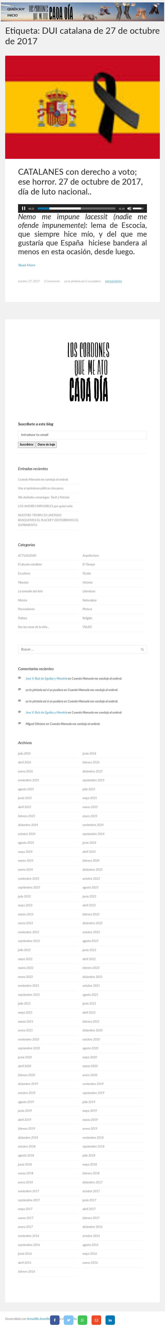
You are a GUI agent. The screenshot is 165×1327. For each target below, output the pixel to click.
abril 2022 (89, 959)
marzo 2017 (25, 1218)
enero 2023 (25, 923)
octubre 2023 (91, 878)
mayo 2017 (25, 1209)
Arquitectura (90, 555)
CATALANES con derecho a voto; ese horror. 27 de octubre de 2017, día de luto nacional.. (80, 182)
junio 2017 (89, 1200)
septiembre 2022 (29, 941)
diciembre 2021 (92, 977)
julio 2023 (24, 896)
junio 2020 (25, 1057)
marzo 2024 (25, 860)
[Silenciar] (129, 208)
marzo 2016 (90, 1262)
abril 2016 (24, 1262)
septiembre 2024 (93, 834)
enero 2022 (25, 977)
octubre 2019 (26, 1093)
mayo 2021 (25, 1012)
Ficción (86, 573)
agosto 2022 (90, 941)
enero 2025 (89, 816)
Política (22, 618)
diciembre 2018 (28, 1137)
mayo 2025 (89, 798)
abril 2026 (24, 762)
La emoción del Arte (30, 591)
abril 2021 (89, 1012)
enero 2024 (25, 869)
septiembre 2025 (93, 780)
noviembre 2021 (28, 985)
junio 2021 (89, 1003)
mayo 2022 (25, 959)
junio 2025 (25, 798)
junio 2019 (25, 1110)
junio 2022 (89, 950)
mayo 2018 (89, 1164)
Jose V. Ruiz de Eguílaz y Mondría (46, 678)
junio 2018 (25, 1164)
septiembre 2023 (29, 887)
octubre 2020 (91, 1039)
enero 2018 (25, 1182)
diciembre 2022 (92, 923)
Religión (87, 618)
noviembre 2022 (28, 932)
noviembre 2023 (28, 878)
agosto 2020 (90, 1048)
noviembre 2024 (93, 825)
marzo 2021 (25, 1021)
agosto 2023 (90, 887)
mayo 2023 (25, 905)
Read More (26, 265)
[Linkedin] (110, 1320)
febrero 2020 (26, 1075)
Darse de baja (46, 444)
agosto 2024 (26, 842)
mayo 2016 (89, 1253)
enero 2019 (89, 1128)
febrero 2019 (26, 1128)
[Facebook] (55, 1320)
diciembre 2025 (92, 771)
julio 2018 (88, 1155)
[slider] (76, 208)
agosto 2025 (26, 789)
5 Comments (52, 281)
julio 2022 (24, 950)
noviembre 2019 (93, 1084)
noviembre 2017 (28, 1191)
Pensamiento (113, 281)
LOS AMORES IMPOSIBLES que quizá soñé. (45, 506)
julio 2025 (88, 789)
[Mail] (96, 1320)
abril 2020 (24, 1066)
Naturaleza (89, 600)
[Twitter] (68, 1320)
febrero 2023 (90, 914)
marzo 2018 (25, 1173)
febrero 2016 (26, 1271)
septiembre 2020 (29, 1048)
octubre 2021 (91, 985)
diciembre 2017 (92, 1182)
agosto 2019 (26, 1102)
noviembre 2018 (93, 1137)
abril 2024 (89, 852)
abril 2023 (89, 905)
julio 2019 (88, 1102)
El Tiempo (88, 564)
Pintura (87, 609)
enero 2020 (89, 1075)
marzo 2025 (90, 807)
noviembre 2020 (28, 1039)
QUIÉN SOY (16, 9)
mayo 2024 (25, 852)
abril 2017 (89, 1209)
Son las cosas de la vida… (33, 627)
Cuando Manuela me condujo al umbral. (43, 479)
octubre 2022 (91, 932)
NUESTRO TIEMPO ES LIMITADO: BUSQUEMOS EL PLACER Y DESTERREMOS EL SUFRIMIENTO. (48, 520)
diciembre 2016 (92, 1227)
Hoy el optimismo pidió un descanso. (41, 488)
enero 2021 (25, 1030)
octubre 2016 (91, 1236)
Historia (87, 582)
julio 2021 (24, 1003)
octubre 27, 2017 (29, 281)
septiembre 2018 (93, 1146)
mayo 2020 (89, 1057)
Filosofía (23, 582)
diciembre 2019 (28, 1084)
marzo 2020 (90, 1066)
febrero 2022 (90, 968)
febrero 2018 (90, 1173)
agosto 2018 (26, 1155)
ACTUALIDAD (27, 555)
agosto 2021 (90, 994)
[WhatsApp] (82, 1320)
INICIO (12, 15)
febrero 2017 (90, 1218)
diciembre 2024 (28, 825)
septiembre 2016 (29, 1245)
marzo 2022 (25, 968)
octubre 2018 (26, 1146)
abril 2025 (24, 807)
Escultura (24, 573)
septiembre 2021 (29, 994)
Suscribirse (27, 444)
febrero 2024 (90, 860)
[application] (82, 208)
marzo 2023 (25, 914)
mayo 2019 (89, 1110)
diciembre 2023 (92, 869)
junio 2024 (89, 842)
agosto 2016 (90, 1245)
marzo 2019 (90, 1120)
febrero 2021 (90, 1021)
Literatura (88, 591)
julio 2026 (24, 753)
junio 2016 (25, 1253)
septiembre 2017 (29, 1200)
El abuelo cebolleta (30, 564)
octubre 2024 (26, 834)
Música (22, 600)
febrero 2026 (90, 762)
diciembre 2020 (92, 1030)
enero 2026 (25, 771)
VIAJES (87, 627)
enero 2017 (25, 1227)
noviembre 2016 (28, 1236)
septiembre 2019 (93, 1093)
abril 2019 (24, 1120)
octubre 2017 (91, 1191)
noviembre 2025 (28, 780)
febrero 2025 (26, 816)
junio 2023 (89, 896)
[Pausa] (23, 208)
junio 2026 (89, 753)
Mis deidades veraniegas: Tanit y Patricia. (44, 497)
